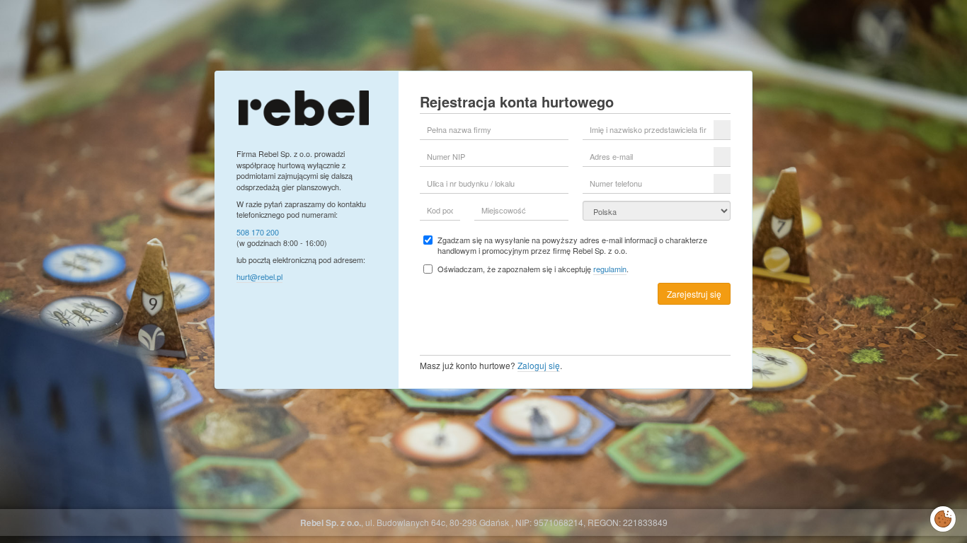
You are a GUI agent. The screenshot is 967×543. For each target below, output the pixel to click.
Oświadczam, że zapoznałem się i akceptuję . (533, 269)
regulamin (609, 268)
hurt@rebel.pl (259, 276)
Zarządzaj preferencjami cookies (943, 516)
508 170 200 (257, 232)
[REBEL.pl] (303, 106)
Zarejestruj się (694, 294)
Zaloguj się (538, 365)
